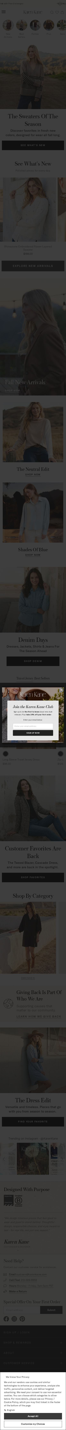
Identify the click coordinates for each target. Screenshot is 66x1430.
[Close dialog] (61, 690)
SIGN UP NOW (33, 733)
